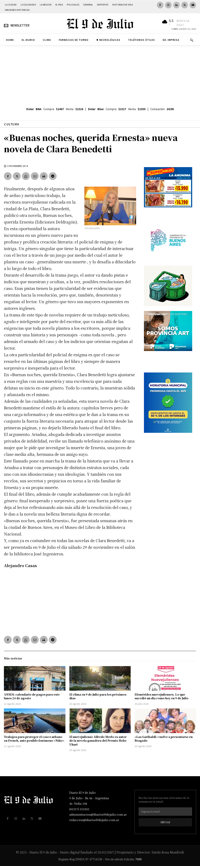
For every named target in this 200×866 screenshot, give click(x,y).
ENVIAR (165, 822)
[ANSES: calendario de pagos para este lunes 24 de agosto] (34, 678)
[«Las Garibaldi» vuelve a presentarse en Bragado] (165, 720)
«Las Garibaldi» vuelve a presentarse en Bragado (164, 739)
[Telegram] (53, 176)
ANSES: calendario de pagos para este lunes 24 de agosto (32, 696)
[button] (191, 40)
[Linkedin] (176, 5)
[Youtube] (192, 5)
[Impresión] (44, 176)
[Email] (35, 176)
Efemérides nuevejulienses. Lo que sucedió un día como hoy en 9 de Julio (161, 696)
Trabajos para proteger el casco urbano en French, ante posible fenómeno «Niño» (34, 739)
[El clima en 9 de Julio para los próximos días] (100, 678)
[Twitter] (184, 5)
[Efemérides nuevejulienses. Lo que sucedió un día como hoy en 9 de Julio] (165, 678)
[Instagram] (168, 5)
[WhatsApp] (26, 176)
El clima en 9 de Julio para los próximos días (97, 696)
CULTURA (11, 124)
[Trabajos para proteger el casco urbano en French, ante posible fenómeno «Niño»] (34, 720)
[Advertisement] (100, 74)
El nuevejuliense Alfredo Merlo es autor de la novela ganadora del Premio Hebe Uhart (98, 740)
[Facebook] (160, 5)
